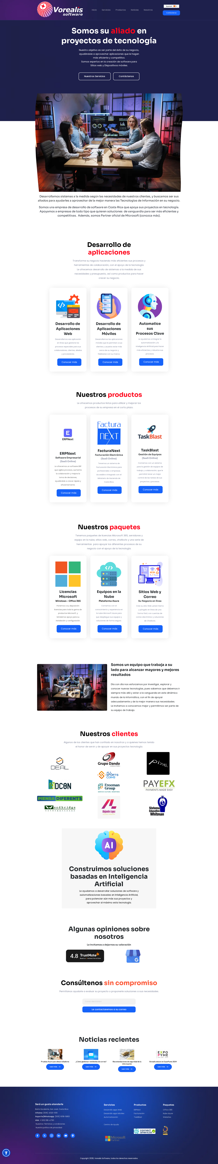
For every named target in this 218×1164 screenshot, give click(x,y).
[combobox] (171, 6)
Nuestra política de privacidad (49, 1127)
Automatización (111, 1117)
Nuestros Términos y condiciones (50, 1124)
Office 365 (167, 1110)
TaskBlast (138, 1117)
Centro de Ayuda (111, 1124)
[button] (6, 1152)
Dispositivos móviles (115, 65)
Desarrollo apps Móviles (114, 1113)
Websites (167, 1117)
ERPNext (137, 1110)
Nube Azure (168, 1113)
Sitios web (96, 65)
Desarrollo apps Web (113, 1110)
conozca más (149, 215)
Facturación (139, 1113)
